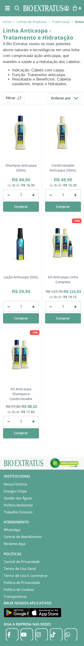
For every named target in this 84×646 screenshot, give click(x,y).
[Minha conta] (66, 8)
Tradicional (61, 22)
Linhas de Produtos (32, 22)
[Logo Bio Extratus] (43, 8)
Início (7, 22)
